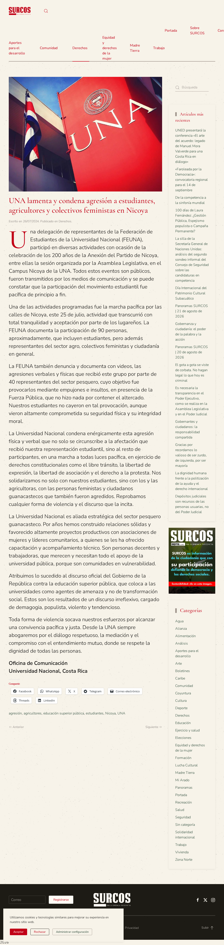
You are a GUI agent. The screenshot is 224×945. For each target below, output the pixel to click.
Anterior (18, 727)
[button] (46, 11)
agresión (15, 713)
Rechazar (40, 932)
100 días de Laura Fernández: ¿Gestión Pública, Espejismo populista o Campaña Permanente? (191, 221)
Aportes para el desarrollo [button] (17, 48)
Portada (171, 30)
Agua (179, 621)
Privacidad (132, 928)
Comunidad (184, 685)
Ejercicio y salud (187, 730)
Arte (178, 663)
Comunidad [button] (49, 48)
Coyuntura (183, 693)
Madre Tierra (135, 48)
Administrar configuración (72, 932)
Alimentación (185, 636)
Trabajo (159, 48)
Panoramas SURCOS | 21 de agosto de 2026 (191, 311)
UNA (121, 713)
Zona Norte (183, 859)
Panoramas (183, 787)
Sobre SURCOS (197, 31)
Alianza (181, 628)
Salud (179, 809)
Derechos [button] (80, 48)
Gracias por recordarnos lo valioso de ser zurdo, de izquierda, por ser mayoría (191, 455)
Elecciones (183, 737)
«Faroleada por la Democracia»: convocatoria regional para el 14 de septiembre (191, 180)
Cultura (181, 700)
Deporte (181, 708)
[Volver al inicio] (20, 11)
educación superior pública (63, 713)
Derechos (65, 221)
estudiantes (94, 713)
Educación (183, 723)
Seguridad (183, 817)
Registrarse (61, 900)
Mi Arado (182, 780)
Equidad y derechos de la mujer (109, 48)
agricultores (33, 713)
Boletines (182, 671)
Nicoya (110, 713)
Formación (183, 757)
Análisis (181, 643)
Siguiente (151, 727)
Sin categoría (185, 824)
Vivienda (182, 852)
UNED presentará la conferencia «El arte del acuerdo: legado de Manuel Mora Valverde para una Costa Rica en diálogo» (190, 146)
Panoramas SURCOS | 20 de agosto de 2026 (191, 352)
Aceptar (18, 932)
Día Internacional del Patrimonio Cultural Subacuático (191, 293)
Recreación (183, 802)
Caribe (180, 678)
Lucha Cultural (186, 765)
